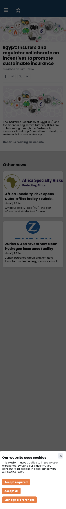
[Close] (60, 456)
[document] (33, 480)
